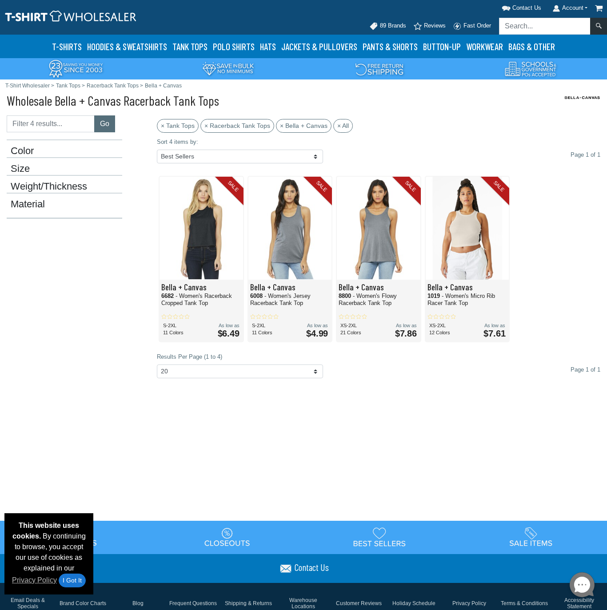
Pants (390, 46)
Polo (234, 46)
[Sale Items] (531, 536)
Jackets (319, 46)
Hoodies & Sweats (127, 46)
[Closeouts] (227, 536)
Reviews (434, 25)
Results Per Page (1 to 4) (189, 356)
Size (20, 169)
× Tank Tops (178, 125)
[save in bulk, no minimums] (228, 68)
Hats (268, 46)
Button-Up (442, 46)
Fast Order (476, 25)
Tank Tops (190, 46)
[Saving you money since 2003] (76, 68)
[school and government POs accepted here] (531, 69)
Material (28, 204)
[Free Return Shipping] (379, 68)
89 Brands (392, 25)
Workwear (484, 46)
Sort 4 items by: (177, 142)
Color (22, 151)
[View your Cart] (599, 8)
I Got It (72, 580)
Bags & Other (531, 46)
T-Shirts (67, 46)
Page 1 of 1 (585, 369)
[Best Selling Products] (379, 536)
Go (104, 123)
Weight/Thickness (49, 186)
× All (343, 125)
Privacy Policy (34, 580)
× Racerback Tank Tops (237, 125)
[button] (510, 6)
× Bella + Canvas (303, 125)
